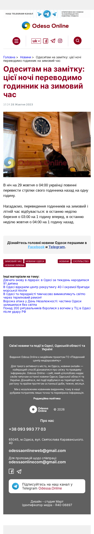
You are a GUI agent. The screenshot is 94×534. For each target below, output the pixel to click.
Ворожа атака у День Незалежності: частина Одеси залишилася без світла (42, 302)
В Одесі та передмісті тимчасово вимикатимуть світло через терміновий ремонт (44, 295)
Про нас (47, 420)
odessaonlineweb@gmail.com (37, 450)
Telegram (57, 247)
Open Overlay (16, 41)
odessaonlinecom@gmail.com (37, 462)
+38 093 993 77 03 (27, 429)
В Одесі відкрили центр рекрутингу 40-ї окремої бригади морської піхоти (46, 288)
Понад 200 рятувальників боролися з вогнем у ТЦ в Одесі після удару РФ (47, 309)
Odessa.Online (50, 488)
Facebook (36, 247)
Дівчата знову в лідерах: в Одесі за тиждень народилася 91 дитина (46, 281)
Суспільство (81, 261)
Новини (64, 261)
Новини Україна (14, 265)
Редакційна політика (47, 398)
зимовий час (13, 261)
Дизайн (36, 501)
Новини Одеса (35, 261)
